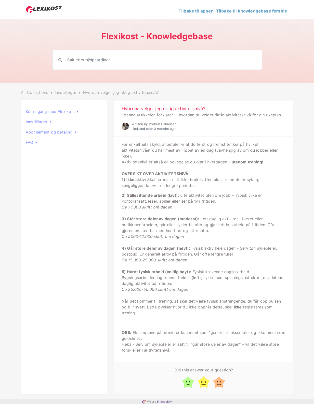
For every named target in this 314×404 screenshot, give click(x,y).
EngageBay (164, 401)
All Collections (34, 92)
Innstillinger (66, 92)
